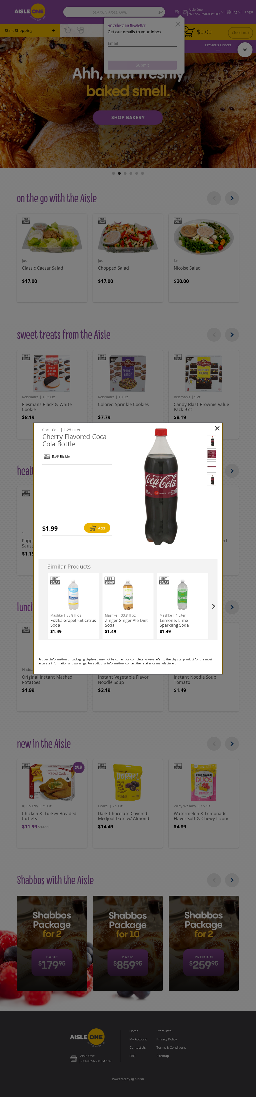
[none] (73, 606)
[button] (161, 486)
